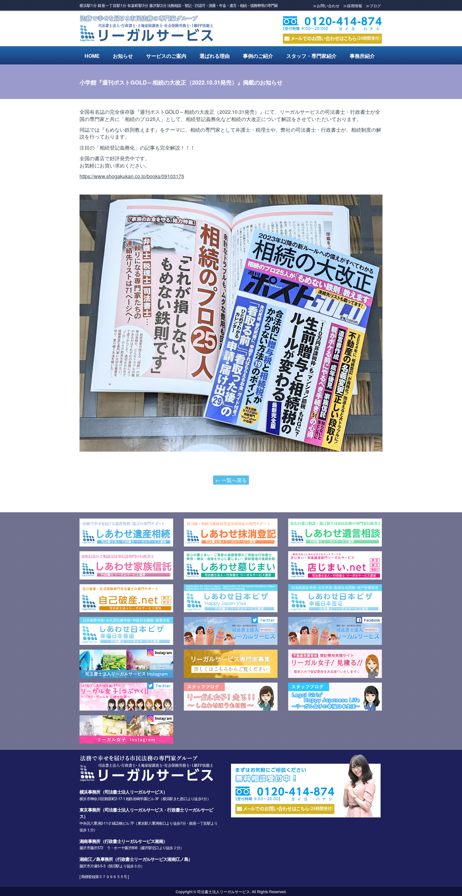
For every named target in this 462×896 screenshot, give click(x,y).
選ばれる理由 (215, 55)
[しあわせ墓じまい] (231, 577)
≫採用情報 (352, 5)
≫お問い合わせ (326, 5)
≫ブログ (373, 5)
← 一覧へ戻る (231, 480)
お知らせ (123, 55)
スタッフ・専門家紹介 (311, 55)
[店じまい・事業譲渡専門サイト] (335, 577)
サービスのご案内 (166, 55)
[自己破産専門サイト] (126, 610)
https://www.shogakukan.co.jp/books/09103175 (132, 176)
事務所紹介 (362, 55)
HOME (92, 55)
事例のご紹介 (258, 55)
